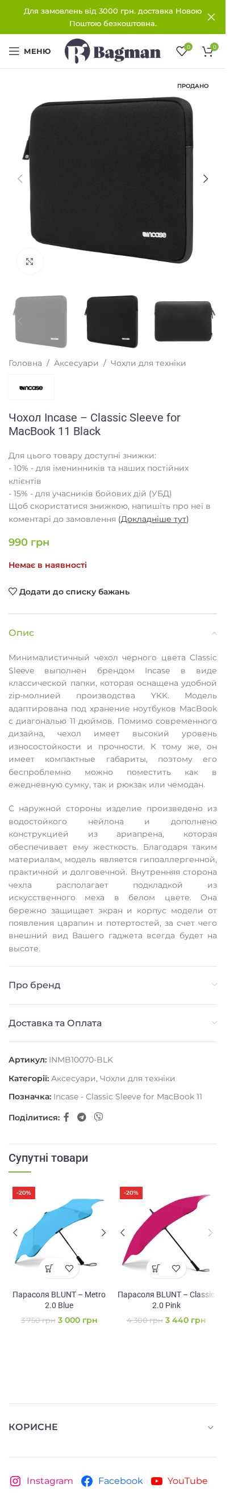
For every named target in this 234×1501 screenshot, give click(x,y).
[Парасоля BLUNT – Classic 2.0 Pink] (167, 1233)
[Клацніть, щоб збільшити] (30, 261)
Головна (25, 363)
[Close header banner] (211, 17)
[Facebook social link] (66, 1117)
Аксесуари (76, 363)
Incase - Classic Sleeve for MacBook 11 (127, 1096)
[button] (20, 178)
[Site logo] (113, 50)
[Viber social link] (98, 1117)
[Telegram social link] (81, 1117)
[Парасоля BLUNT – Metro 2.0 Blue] (59, 1233)
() (153, 519)
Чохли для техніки (148, 363)
